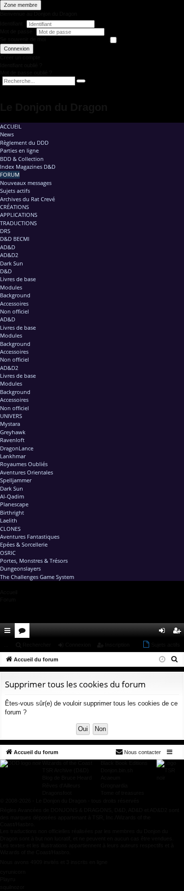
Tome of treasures (122, 793)
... (6, 645)
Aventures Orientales (26, 472)
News (7, 134)
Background (15, 295)
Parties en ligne (19, 150)
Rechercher (37, 645)
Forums (24, 632)
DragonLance (16, 448)
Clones (10, 528)
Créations (14, 206)
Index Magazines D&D (27, 166)
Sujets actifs (15, 190)
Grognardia (114, 785)
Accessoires (14, 303)
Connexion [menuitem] (163, 632)
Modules (11, 287)
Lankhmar (13, 456)
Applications (18, 214)
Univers (11, 415)
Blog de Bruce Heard (67, 778)
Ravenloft (12, 440)
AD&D (7, 247)
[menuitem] (149, 630)
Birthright (12, 512)
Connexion (16, 49)
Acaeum (110, 778)
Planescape (14, 504)
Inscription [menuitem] (178, 632)
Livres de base (18, 279)
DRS (5, 231)
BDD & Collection (22, 158)
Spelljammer (15, 480)
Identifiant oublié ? (21, 65)
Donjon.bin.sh (117, 770)
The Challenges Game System (37, 576)
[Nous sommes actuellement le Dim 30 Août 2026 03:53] (162, 659)
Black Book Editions (124, 763)
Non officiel (14, 311)
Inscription (117, 645)
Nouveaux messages (26, 182)
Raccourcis (9, 632)
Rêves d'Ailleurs (61, 785)
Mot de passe (17, 31)
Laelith (8, 520)
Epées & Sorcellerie (24, 544)
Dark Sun (11, 263)
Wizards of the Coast (67, 763)
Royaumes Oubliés (24, 464)
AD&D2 (9, 255)
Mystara (10, 423)
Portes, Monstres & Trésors (34, 560)
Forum (10, 174)
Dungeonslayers (20, 568)
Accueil (11, 126)
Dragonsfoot (57, 793)
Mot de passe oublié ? (26, 73)
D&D (6, 271)
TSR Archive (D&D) (65, 770)
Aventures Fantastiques (29, 536)
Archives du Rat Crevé (27, 199)
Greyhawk (13, 432)
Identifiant (11, 23)
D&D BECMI (14, 238)
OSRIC (8, 552)
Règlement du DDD (24, 142)
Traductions (18, 223)
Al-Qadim (12, 496)
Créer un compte (20, 57)
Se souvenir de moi (23, 39)
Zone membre (20, 5)
